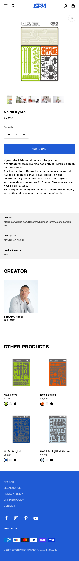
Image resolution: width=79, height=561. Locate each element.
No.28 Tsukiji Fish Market (55, 451)
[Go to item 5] (58, 100)
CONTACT (9, 505)
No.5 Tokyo (10, 395)
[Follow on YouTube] (35, 518)
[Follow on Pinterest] (26, 518)
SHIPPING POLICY (14, 500)
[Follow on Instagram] (16, 518)
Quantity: (9, 127)
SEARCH (9, 482)
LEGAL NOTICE (12, 488)
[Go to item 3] (33, 100)
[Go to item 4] (46, 100)
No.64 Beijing (48, 395)
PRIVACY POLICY (13, 494)
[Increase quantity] (24, 134)
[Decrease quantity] (9, 134)
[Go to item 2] (21, 100)
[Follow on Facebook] (6, 518)
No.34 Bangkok (13, 451)
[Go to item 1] (9, 100)
